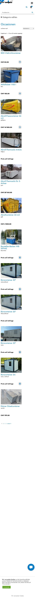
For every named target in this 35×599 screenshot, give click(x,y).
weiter (8, 423)
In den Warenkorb (20, 62)
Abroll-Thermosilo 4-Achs (11, 149)
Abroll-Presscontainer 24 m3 (11, 117)
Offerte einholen (20, 258)
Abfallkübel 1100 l (8, 84)
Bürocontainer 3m (8, 374)
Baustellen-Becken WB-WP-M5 (10, 247)
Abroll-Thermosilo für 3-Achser (10, 182)
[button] (32, 3)
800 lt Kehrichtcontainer (11, 53)
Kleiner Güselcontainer (10, 406)
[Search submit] (32, 12)
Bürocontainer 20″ (8, 280)
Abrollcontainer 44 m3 (10, 214)
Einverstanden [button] (6, 587)
